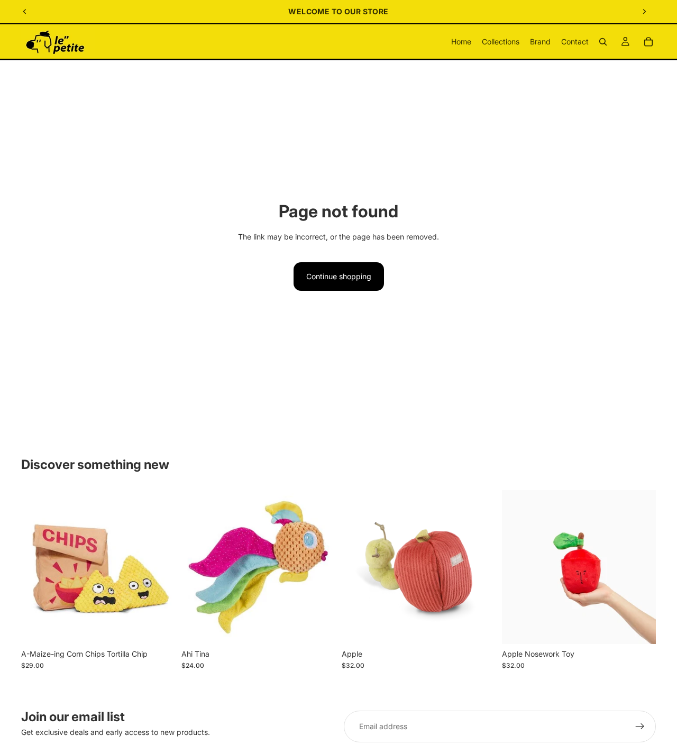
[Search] (603, 41)
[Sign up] (640, 726)
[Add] (158, 627)
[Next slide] (644, 11)
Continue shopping (338, 276)
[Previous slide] (24, 11)
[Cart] (648, 41)
